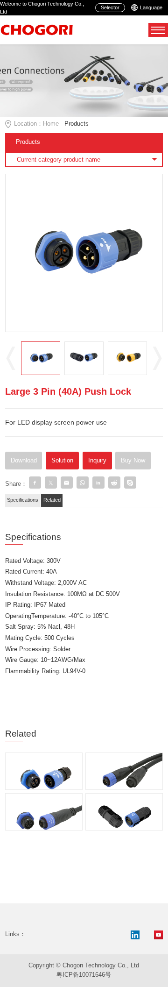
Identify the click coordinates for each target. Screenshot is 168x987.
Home (51, 124)
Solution (62, 460)
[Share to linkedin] (98, 482)
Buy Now (133, 460)
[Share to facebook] (35, 482)
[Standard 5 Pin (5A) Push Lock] (124, 759)
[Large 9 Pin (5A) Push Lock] (124, 800)
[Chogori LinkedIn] (135, 934)
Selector (110, 7)
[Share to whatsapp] (83, 482)
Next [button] (157, 358)
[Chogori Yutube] (158, 934)
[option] (84, 253)
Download (24, 460)
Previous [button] (11, 358)
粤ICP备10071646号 (83, 975)
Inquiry (97, 460)
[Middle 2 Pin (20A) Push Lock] (44, 759)
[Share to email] (67, 482)
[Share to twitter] (51, 482)
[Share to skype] (130, 482)
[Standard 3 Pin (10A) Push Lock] (44, 800)
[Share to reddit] (114, 482)
